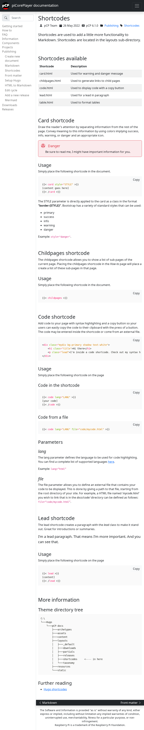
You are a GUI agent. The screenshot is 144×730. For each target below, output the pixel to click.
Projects (7, 47)
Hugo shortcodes (55, 689)
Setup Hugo (13, 80)
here (111, 462)
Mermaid (11, 100)
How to (7, 30)
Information (10, 39)
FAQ (5, 34)
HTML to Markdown (18, 85)
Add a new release (17, 95)
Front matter (13, 75)
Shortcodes (12, 70)
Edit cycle (11, 90)
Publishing (9, 51)
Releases (8, 109)
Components (10, 43)
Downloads (9, 105)
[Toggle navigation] (137, 5)
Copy (136, 180)
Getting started (12, 26)
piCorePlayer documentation (33, 5)
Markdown (12, 66)
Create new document (12, 58)
